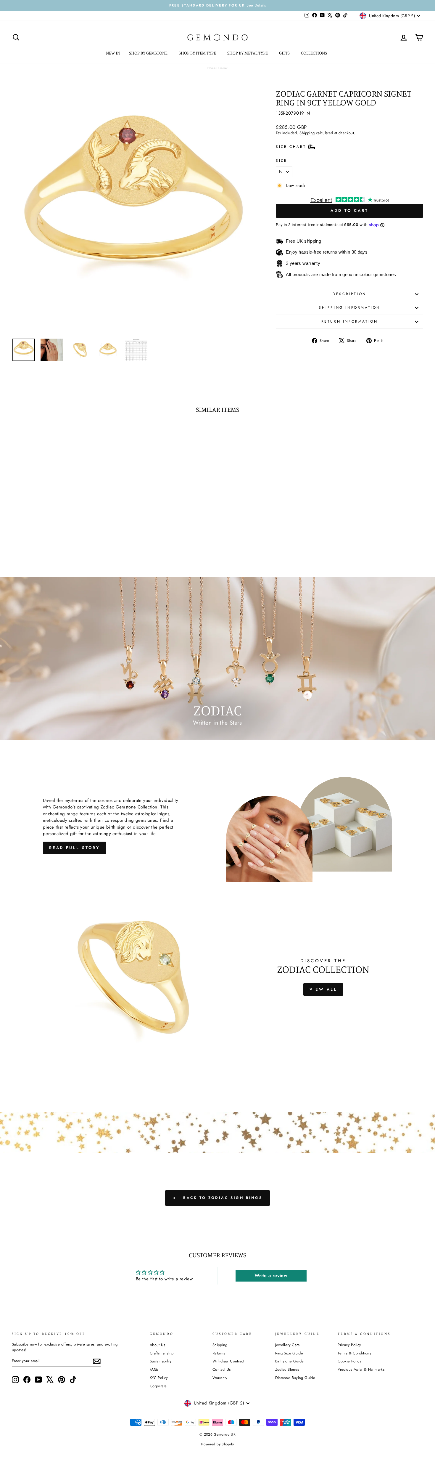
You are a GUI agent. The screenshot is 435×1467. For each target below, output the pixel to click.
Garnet (222, 68)
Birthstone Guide (289, 1361)
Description (349, 294)
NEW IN (113, 53)
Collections (314, 53)
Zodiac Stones (287, 1369)
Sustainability (161, 1361)
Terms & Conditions (354, 1353)
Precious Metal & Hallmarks (361, 1369)
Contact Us (221, 1369)
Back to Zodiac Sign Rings (221, 1197)
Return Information (349, 321)
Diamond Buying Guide (295, 1377)
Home (211, 68)
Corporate (158, 1386)
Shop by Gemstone (148, 53)
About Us (157, 1345)
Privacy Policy (349, 1345)
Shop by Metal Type (248, 53)
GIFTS (285, 53)
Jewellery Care (287, 1345)
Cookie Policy (349, 1361)
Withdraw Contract (228, 1361)
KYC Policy (159, 1377)
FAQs (154, 1369)
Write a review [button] (270, 1275)
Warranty (220, 1377)
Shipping (307, 133)
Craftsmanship (162, 1353)
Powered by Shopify (217, 1444)
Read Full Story (74, 848)
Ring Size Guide (289, 1353)
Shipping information (349, 307)
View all (323, 989)
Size (281, 160)
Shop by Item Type (198, 53)
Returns (218, 1353)
